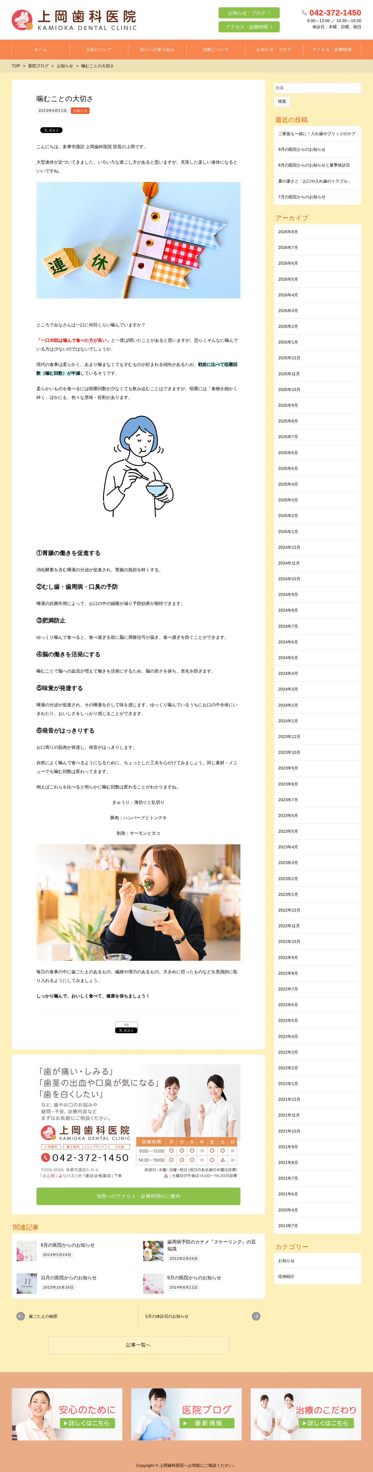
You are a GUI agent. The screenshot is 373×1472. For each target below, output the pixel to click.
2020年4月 (288, 1210)
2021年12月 (289, 1099)
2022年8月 (288, 973)
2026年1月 (288, 342)
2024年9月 (288, 594)
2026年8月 (288, 231)
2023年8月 (288, 784)
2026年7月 (288, 247)
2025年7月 (288, 436)
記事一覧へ (138, 1344)
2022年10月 (289, 941)
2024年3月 (288, 689)
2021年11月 (289, 1115)
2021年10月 (289, 1131)
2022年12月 (289, 910)
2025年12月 (289, 357)
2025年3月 (288, 500)
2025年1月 (288, 531)
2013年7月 (288, 1225)
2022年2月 (288, 1068)
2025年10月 (289, 389)
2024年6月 (288, 642)
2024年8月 (288, 610)
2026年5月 (288, 279)
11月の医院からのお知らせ (69, 1277)
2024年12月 (289, 547)
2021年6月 (288, 1194)
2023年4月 (288, 847)
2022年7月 (288, 989)
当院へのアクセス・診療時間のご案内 (138, 1196)
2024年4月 (288, 673)
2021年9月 (288, 1146)
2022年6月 (288, 1004)
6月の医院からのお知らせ (68, 1245)
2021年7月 (288, 1178)
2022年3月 (288, 1052)
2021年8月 (288, 1162)
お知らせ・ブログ (246, 12)
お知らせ (80, 111)
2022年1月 (288, 1083)
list (126, 1025)
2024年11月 (289, 563)
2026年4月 (288, 295)
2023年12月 (289, 736)
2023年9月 (288, 768)
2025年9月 (288, 405)
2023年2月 (288, 878)
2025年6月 (288, 452)
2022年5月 (288, 1020)
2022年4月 (288, 1036)
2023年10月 (289, 752)
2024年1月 (288, 721)
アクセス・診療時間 (247, 26)
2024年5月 (288, 657)
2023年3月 (288, 862)
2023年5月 (288, 831)
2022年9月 (288, 957)
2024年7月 (288, 626)
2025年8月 (288, 421)
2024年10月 (289, 578)
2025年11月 (289, 373)
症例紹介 (286, 1276)
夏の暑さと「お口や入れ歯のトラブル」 (315, 181)
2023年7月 (288, 799)
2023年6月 (288, 815)
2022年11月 (289, 925)
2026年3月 (288, 310)
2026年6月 (288, 263)
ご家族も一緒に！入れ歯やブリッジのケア (317, 133)
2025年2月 (288, 515)
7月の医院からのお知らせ (302, 196)
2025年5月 (288, 468)
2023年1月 (288, 894)
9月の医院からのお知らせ (194, 1277)
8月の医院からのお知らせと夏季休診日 (314, 165)
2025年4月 (288, 484)
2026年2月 (288, 326)
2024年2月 (288, 705)
